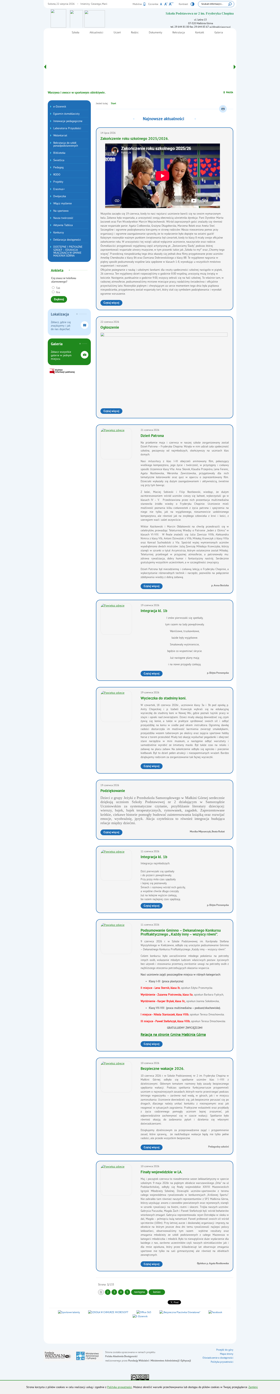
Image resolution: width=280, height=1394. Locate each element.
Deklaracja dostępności (67, 239)
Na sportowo (60, 211)
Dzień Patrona (152, 436)
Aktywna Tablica (63, 225)
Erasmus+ (59, 189)
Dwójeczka (59, 196)
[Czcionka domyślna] (161, 4)
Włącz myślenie (62, 203)
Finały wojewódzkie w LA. (161, 1172)
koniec (155, 1292)
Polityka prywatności (222, 1361)
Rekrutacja (178, 32)
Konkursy (58, 232)
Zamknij (253, 1387)
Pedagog (58, 167)
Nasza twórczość (63, 218)
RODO (56, 174)
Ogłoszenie (109, 327)
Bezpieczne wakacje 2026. (162, 1069)
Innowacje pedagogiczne (67, 121)
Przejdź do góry (224, 1349)
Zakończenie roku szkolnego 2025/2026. (134, 139)
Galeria (218, 32)
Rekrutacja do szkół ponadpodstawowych (65, 144)
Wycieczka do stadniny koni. (164, 698)
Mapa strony (226, 1353)
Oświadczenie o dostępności (218, 1357)
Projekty (58, 181)
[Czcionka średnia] (165, 4)
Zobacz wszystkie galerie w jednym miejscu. (61, 355)
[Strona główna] (105, 22)
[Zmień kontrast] (192, 4)
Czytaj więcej (113, 303)
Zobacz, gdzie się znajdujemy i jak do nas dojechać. (61, 325)
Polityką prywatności (119, 1387)
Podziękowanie (112, 791)
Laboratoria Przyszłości (67, 128)
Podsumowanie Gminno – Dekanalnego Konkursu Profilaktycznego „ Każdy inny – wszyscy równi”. (181, 932)
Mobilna (137, 4)
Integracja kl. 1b (154, 611)
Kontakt (199, 32)
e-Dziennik (59, 106)
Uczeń (117, 32)
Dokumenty (155, 32)
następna (139, 1292)
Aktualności (96, 32)
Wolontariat (60, 135)
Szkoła (75, 32)
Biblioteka (59, 153)
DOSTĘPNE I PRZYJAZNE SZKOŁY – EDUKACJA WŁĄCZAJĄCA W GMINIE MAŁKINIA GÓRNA (67, 251)
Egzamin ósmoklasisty (66, 113)
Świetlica (58, 160)
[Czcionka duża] (171, 4)
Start (113, 103)
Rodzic (135, 32)
